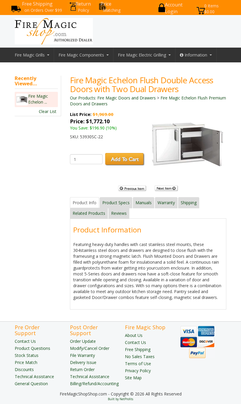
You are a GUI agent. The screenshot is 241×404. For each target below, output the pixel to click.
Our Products (82, 98)
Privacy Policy (138, 370)
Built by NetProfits (120, 399)
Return (83, 7)
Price (110, 7)
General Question (31, 383)
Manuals (143, 202)
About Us (134, 335)
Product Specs (116, 202)
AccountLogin (174, 8)
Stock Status (27, 355)
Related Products (89, 213)
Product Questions (32, 348)
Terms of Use (138, 363)
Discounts (24, 369)
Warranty (166, 202)
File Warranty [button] (82, 355)
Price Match (26, 362)
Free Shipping (42, 7)
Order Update (83, 341)
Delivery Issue (83, 362)
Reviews (119, 213)
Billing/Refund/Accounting (94, 383)
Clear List (47, 111)
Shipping (189, 202)
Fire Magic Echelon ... (38, 99)
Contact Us (25, 341)
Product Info (84, 202)
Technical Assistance (34, 376)
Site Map (133, 377)
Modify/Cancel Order (89, 348)
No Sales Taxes (140, 356)
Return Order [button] (82, 369)
